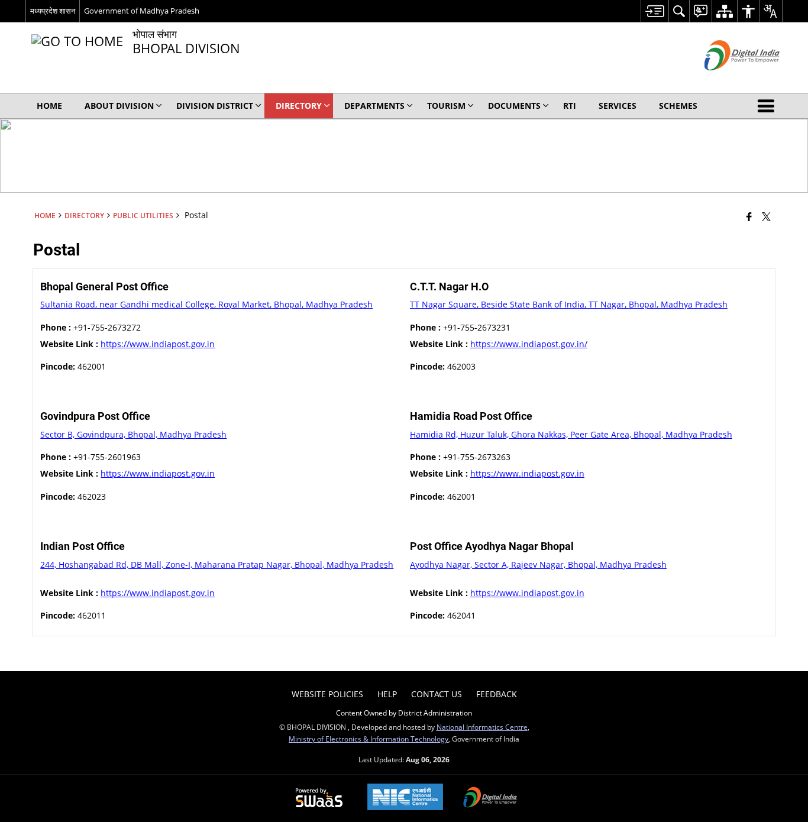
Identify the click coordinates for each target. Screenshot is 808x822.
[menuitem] (654, 11)
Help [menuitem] (387, 694)
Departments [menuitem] (374, 105)
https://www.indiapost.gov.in (158, 343)
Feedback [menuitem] (496, 694)
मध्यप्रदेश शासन (52, 10)
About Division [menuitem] (119, 105)
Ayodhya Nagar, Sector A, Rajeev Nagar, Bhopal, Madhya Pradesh (538, 564)
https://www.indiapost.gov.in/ (528, 343)
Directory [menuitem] (299, 105)
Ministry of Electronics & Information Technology (368, 738)
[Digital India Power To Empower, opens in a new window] (490, 798)
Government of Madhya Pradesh (141, 10)
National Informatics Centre (482, 727)
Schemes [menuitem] (678, 105)
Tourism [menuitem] (446, 105)
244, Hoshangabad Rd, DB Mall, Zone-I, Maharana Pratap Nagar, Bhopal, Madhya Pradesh (216, 564)
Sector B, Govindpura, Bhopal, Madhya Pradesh (133, 434)
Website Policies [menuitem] (327, 694)
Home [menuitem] (49, 105)
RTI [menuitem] (569, 105)
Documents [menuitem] (514, 105)
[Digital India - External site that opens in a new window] (727, 80)
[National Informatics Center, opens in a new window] (405, 798)
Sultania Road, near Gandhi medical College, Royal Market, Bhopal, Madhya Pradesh (206, 304)
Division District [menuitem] (214, 105)
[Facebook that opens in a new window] (749, 216)
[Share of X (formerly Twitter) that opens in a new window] (766, 216)
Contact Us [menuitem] (436, 694)
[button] (768, 105)
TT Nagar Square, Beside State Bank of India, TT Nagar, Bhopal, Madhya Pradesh (569, 304)
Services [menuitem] (617, 105)
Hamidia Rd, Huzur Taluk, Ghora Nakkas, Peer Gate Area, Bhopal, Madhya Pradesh (571, 434)
